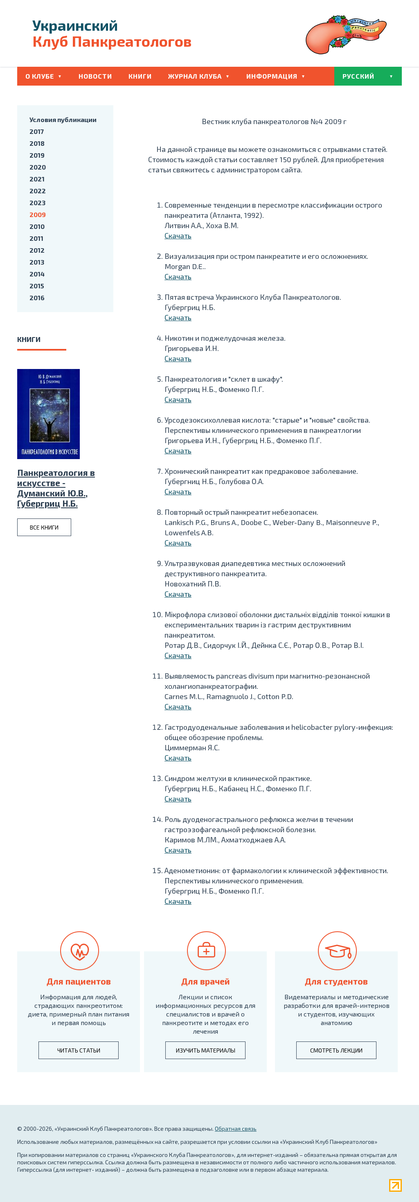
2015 (36, 286)
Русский (358, 76)
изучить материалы (205, 1050)
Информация (271, 76)
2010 (37, 226)
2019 (37, 155)
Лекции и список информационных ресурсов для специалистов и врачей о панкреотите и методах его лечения (205, 1014)
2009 (37, 214)
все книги (44, 527)
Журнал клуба (195, 76)
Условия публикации (63, 119)
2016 (37, 297)
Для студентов (336, 981)
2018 (37, 143)
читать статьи (78, 1050)
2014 (37, 274)
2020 (37, 167)
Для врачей (205, 981)
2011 (36, 238)
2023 (37, 202)
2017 (36, 131)
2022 (37, 191)
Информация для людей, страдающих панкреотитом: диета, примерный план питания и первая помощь (78, 1009)
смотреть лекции (336, 1050)
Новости (95, 76)
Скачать (177, 235)
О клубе (39, 76)
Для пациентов (79, 981)
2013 (36, 262)
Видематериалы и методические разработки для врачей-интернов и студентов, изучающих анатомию (337, 1009)
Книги (140, 76)
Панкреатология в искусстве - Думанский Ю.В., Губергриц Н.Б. (56, 487)
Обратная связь (236, 1128)
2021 (37, 179)
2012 (37, 250)
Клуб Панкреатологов (111, 33)
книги (29, 339)
